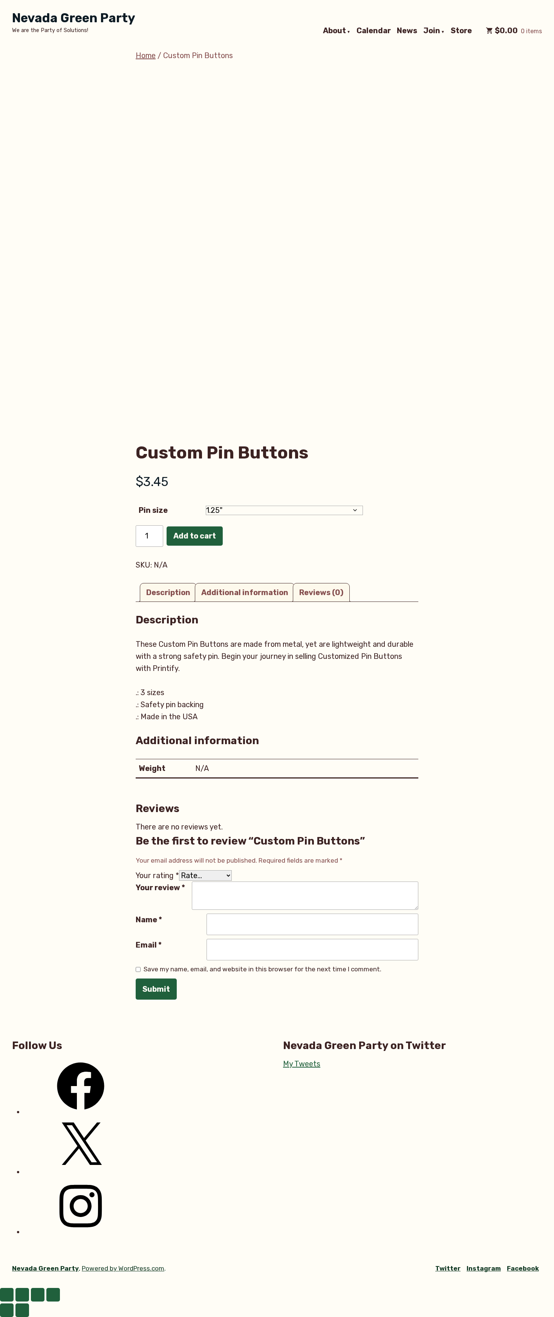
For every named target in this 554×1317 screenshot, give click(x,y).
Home (146, 55)
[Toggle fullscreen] (22, 1295)
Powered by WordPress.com (123, 1268)
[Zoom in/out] (7, 1295)
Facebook (523, 1268)
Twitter (448, 1268)
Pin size (153, 510)
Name (149, 919)
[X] (80, 1171)
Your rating (157, 875)
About (334, 31)
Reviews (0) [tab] (321, 592)
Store (461, 31)
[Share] (37, 1295)
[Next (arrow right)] (22, 1310)
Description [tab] (168, 592)
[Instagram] (80, 1231)
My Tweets (301, 1063)
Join (431, 31)
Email (149, 944)
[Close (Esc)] (53, 1295)
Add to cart (194, 535)
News (407, 31)
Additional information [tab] (244, 592)
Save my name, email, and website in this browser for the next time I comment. (262, 969)
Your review (160, 887)
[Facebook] (80, 1111)
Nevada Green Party (73, 18)
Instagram (484, 1268)
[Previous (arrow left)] (7, 1310)
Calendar (374, 31)
